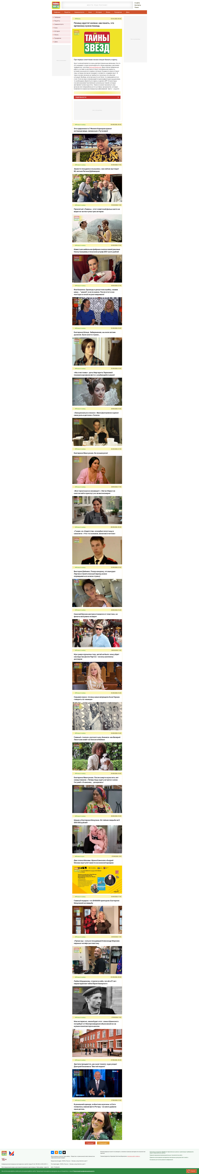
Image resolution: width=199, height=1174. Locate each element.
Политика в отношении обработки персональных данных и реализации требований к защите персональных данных (172, 1152)
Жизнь (108, 12)
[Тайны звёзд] (74, 19)
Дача (127, 12)
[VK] (52, 1152)
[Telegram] (60, 1152)
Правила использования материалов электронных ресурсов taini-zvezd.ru (169, 1157)
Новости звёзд (81, 124)
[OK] (56, 1152)
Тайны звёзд (56, 5)
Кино (90, 12)
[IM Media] (11, 1153)
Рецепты (67, 12)
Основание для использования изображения (161, 1159)
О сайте (137, 3)
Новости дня (80, 856)
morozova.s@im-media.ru (133, 1156)
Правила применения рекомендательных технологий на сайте (166, 1155)
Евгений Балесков (95, 67)
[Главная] (4, 1153)
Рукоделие (118, 12)
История (99, 12)
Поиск (137, 7)
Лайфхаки (57, 12)
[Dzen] (64, 1152)
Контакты (138, 5)
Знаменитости (79, 12)
